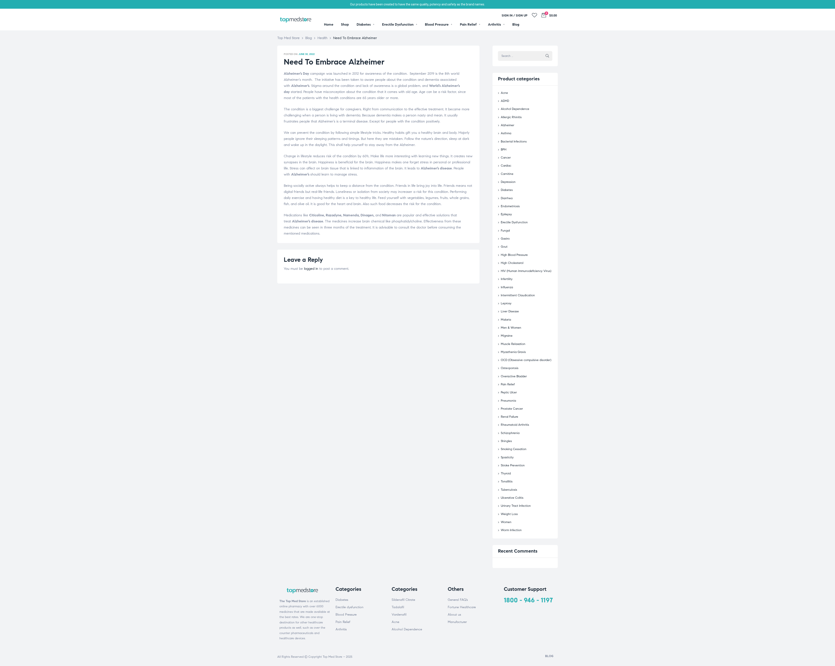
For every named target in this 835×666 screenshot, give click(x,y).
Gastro (505, 238)
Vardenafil (399, 614)
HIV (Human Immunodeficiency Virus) (526, 271)
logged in (311, 269)
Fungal (505, 230)
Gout (504, 247)
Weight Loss (509, 514)
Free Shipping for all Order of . (417, 4)
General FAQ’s (458, 600)
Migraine (507, 336)
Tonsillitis (507, 481)
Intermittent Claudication (518, 295)
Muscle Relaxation (513, 344)
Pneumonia (508, 401)
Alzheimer (507, 125)
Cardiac (506, 165)
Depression (508, 182)
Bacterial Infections (514, 141)
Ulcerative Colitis (512, 498)
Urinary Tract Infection (516, 506)
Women (506, 522)
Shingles (506, 441)
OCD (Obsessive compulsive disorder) (526, 360)
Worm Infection (511, 530)
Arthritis (341, 629)
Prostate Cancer (512, 409)
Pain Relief (508, 384)
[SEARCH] (547, 56)
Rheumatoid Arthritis (515, 425)
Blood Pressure (346, 614)
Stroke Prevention (513, 465)
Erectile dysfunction (349, 607)
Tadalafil (398, 607)
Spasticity (507, 457)
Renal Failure (509, 417)
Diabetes (507, 190)
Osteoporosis (509, 368)
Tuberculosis (509, 490)
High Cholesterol (512, 263)
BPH (503, 149)
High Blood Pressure (514, 255)
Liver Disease (510, 311)
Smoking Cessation (513, 449)
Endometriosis (510, 206)
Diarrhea (507, 198)
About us (454, 614)
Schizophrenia (510, 433)
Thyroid (506, 473)
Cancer (506, 157)
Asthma (506, 133)
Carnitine (507, 174)
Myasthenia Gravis (513, 352)
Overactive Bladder (514, 376)
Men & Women (511, 328)
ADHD (505, 101)
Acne (504, 93)
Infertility (507, 279)
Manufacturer (457, 622)
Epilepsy (506, 214)
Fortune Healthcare (462, 607)
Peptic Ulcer (509, 392)
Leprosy (506, 303)
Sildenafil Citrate (403, 600)
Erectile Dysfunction (514, 222)
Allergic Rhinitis (511, 117)
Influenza (507, 287)
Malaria (506, 319)
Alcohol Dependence (515, 109)
